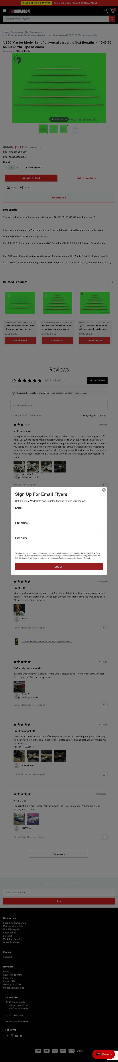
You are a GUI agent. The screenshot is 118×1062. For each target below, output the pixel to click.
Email (18, 508)
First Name (21, 523)
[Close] (104, 490)
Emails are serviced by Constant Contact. (74, 558)
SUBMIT (59, 566)
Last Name (21, 538)
